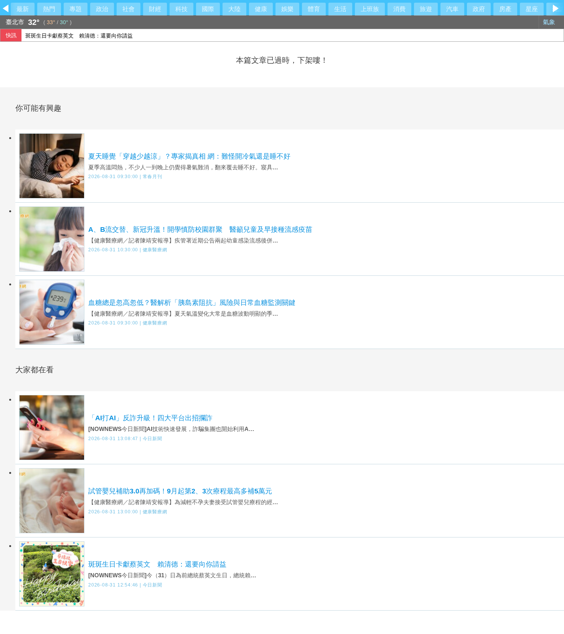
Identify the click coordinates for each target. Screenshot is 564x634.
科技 (181, 9)
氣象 (550, 22)
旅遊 (426, 9)
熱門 (49, 9)
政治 (102, 9)
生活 (340, 9)
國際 (208, 9)
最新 (22, 9)
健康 (261, 9)
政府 (479, 9)
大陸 (234, 9)
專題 (75, 9)
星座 (532, 9)
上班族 (370, 9)
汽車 (452, 9)
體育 (314, 9)
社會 (128, 9)
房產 (505, 9)
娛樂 (287, 9)
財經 (155, 9)
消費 (399, 9)
